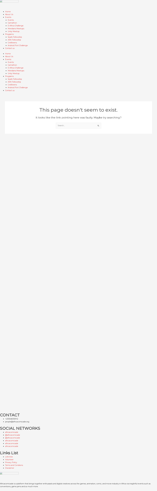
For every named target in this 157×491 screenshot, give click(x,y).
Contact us (9, 48)
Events (8, 17)
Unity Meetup (14, 31)
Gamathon (12, 23)
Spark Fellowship (15, 37)
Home (8, 12)
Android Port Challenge (18, 45)
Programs (9, 34)
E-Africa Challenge (15, 26)
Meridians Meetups (16, 29)
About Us (9, 14)
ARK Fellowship (14, 40)
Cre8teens (12, 43)
